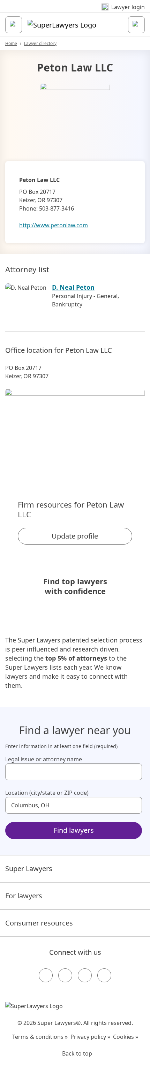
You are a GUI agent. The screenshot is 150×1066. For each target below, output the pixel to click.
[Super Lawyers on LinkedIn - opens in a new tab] (104, 975)
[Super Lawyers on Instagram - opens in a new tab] (65, 975)
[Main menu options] (13, 24)
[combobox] (73, 771)
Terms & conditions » (40, 1037)
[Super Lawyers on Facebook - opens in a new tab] (46, 975)
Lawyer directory (40, 43)
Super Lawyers (28, 868)
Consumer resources (39, 923)
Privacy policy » (90, 1037)
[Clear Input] (133, 772)
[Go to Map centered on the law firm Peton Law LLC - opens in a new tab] (75, 432)
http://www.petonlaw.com (53, 225)
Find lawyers (74, 830)
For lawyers (23, 895)
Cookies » (125, 1037)
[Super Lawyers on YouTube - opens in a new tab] (85, 975)
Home (11, 43)
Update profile (75, 536)
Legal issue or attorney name (43, 759)
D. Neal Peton (73, 287)
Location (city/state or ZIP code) (47, 793)
